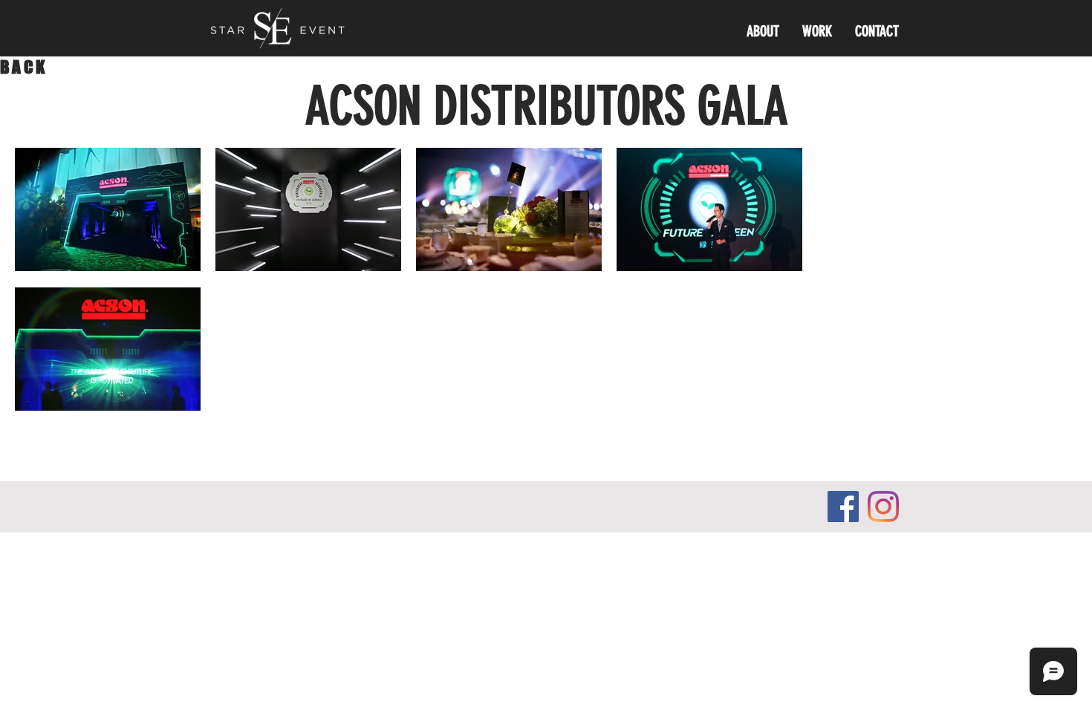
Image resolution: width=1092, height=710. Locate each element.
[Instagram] (883, 506)
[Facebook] (843, 506)
